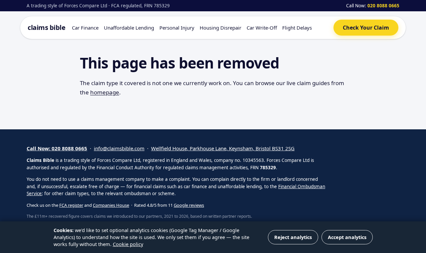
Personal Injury (176, 27)
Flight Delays (297, 27)
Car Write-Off (262, 27)
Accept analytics (347, 237)
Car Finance (85, 27)
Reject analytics (293, 237)
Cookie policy (128, 244)
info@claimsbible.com (119, 148)
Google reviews (189, 205)
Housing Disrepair (220, 27)
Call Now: (372, 6)
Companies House (111, 205)
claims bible (46, 27)
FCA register (71, 205)
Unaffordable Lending (129, 27)
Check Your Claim (366, 27)
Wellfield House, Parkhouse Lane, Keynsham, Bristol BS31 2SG (223, 148)
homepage (104, 92)
